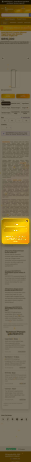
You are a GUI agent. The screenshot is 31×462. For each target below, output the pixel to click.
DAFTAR (15, 230)
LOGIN (15, 224)
